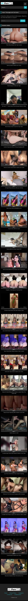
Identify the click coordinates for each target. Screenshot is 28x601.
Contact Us (9, 594)
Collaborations (17, 594)
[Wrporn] (11, 3)
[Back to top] (24, 597)
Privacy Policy (13, 593)
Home (5, 593)
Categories (21, 593)
